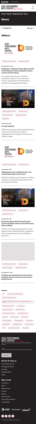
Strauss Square (6, 324)
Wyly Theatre (26, 327)
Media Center (18, 14)
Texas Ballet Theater (17, 324)
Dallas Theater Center (23, 313)
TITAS (4, 327)
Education (5, 316)
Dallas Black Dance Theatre (9, 313)
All (3, 293)
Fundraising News (19, 320)
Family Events (25, 316)
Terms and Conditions (8, 399)
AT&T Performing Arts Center (9, 297)
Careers (3, 391)
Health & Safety (6, 372)
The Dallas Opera (29, 324)
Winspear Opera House (14, 327)
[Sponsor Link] (5, 409)
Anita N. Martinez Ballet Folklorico (15, 293)
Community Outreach (7, 309)
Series (3, 375)
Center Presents (20, 305)
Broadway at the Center (8, 305)
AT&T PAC (4, 2)
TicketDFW (14, 2)
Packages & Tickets (7, 366)
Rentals (3, 394)
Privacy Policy (5, 396)
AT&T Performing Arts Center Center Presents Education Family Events (17, 302)
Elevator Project (14, 316)
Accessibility (5, 402)
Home (3, 14)
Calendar (4, 369)
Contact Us (5, 383)
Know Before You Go (7, 364)
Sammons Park (29, 320)
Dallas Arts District (20, 309)
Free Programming (7, 320)
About (9, 14)
